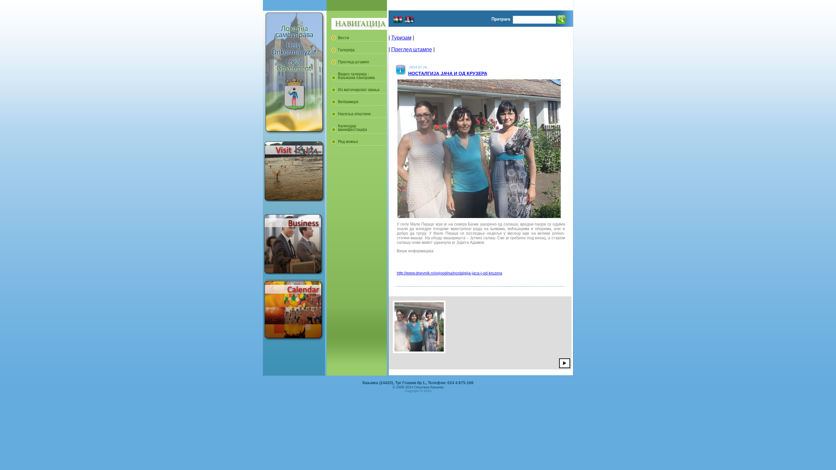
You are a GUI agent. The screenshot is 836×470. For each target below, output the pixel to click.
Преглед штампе (411, 49)
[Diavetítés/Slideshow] (564, 363)
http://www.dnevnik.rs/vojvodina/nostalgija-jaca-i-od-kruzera (449, 273)
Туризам (401, 37)
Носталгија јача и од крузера (447, 73)
